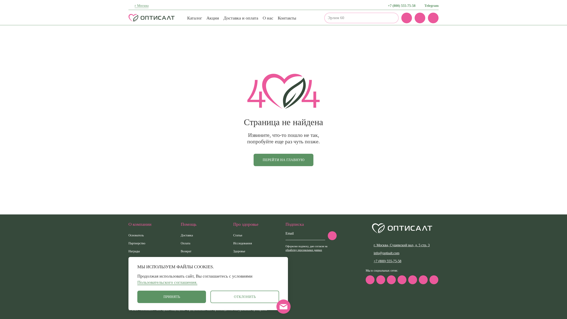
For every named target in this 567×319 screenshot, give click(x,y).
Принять (171, 297)
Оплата (185, 243)
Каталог (194, 18)
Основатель (136, 235)
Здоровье (239, 251)
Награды (134, 251)
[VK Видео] (433, 279)
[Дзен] (412, 279)
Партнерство (136, 243)
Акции (212, 18)
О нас (268, 18)
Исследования (242, 243)
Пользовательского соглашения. (167, 282)
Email (289, 233)
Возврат (186, 251)
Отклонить (245, 297)
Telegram (431, 6)
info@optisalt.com (386, 253)
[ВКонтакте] (391, 279)
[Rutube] (402, 279)
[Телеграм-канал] (380, 279)
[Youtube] (423, 279)
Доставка (187, 235)
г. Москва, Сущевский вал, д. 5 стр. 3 (402, 245)
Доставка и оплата (240, 18)
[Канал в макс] (370, 279)
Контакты (287, 18)
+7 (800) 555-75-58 (402, 6)
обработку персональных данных (303, 250)
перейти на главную (283, 160)
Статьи (237, 235)
